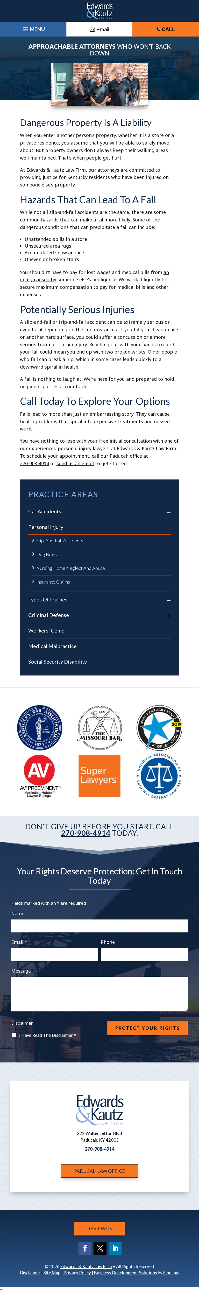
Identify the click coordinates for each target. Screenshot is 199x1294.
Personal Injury (45, 527)
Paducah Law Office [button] (99, 1171)
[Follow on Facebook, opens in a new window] (85, 1248)
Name (17, 913)
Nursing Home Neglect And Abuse (70, 568)
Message (21, 971)
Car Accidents (44, 511)
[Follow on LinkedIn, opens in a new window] (115, 1248)
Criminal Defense (48, 615)
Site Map (52, 1272)
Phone (108, 942)
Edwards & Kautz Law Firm (86, 1266)
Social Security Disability (57, 661)
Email (19, 942)
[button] (194, 1256)
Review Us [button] (99, 1228)
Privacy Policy (77, 1272)
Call (168, 29)
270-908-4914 (34, 463)
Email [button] (102, 29)
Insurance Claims (53, 582)
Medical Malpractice (52, 646)
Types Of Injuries (47, 599)
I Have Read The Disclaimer (47, 1035)
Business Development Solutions (125, 1272)
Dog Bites (46, 554)
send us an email (75, 463)
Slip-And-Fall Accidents (59, 540)
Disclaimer (22, 1023)
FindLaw (171, 1272)
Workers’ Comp (46, 630)
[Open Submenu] (169, 511)
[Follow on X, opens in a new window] (100, 1248)
